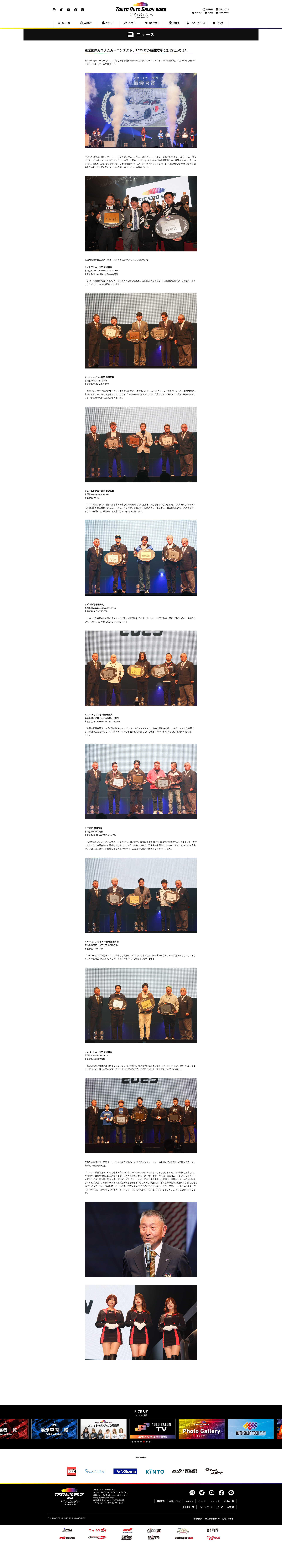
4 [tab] (141, 1442)
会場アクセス (224, 9)
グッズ (220, 1507)
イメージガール (205, 1507)
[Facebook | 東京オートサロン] (75, 10)
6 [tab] (147, 1442)
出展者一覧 (229, 1501)
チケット (189, 1501)
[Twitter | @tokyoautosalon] (61, 10)
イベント (201, 1501)
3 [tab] (138, 1442)
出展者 (210, 13)
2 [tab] (135, 1442)
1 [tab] (132, 1442)
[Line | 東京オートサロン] (82, 10)
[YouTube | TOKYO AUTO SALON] (68, 10)
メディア (198, 13)
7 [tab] (150, 1442)
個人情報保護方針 (212, 1519)
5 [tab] (144, 1442)
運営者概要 (198, 1519)
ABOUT (230, 1507)
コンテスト (215, 1501)
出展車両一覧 (188, 1507)
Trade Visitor (224, 13)
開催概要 (209, 9)
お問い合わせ (227, 1519)
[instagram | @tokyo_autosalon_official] (55, 10)
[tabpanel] (92, 1429)
